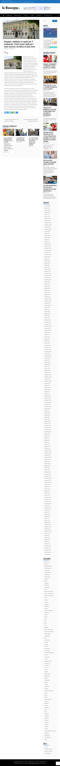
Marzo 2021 (47, 343)
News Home (47, 673)
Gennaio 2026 (48, 220)
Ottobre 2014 (47, 505)
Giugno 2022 (47, 311)
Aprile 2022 (47, 315)
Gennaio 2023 (48, 296)
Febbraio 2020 (48, 370)
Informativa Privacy (13, 2)
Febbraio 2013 (48, 545)
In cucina (46, 646)
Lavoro (46, 659)
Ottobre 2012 (47, 554)
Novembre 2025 (48, 225)
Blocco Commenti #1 (49, 591)
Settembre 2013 (48, 531)
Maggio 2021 (47, 339)
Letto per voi (47, 663)
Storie (46, 711)
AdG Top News (48, 572)
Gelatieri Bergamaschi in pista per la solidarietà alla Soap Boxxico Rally (50, 188)
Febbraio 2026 (48, 218)
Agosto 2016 (47, 459)
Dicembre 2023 (48, 273)
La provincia (47, 657)
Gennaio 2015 (48, 499)
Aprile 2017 (47, 442)
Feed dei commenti (48, 751)
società (46, 705)
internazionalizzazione (49, 652)
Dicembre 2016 (48, 450)
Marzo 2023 (47, 292)
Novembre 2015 (48, 478)
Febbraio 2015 (48, 497)
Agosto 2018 (47, 408)
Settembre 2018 (48, 406)
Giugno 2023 (47, 286)
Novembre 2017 (48, 427)
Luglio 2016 (47, 461)
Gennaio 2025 (48, 246)
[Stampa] (7, 53)
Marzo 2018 (47, 419)
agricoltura (47, 578)
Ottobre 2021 (47, 328)
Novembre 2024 (48, 250)
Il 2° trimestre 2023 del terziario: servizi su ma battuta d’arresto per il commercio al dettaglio (33, 141)
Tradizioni (47, 720)
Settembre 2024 (48, 254)
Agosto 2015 (47, 484)
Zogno (46, 739)
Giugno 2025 (47, 235)
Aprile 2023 (47, 290)
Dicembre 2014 (48, 501)
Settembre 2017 (48, 431)
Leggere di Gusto (48, 661)
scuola (46, 697)
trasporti (46, 722)
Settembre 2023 (48, 279)
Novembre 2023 (48, 275)
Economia (47, 612)
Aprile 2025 (47, 239)
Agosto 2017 (47, 434)
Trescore (46, 724)
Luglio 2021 (47, 334)
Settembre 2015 (48, 482)
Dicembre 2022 (48, 298)
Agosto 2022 (47, 307)
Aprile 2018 (47, 417)
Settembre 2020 (48, 355)
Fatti (45, 621)
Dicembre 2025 (48, 222)
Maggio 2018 (47, 415)
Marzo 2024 (47, 267)
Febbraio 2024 (48, 269)
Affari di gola (47, 576)
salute (46, 692)
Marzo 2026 (47, 216)
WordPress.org (48, 753)
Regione (46, 688)
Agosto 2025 (47, 231)
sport (46, 709)
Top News (47, 718)
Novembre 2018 (48, 402)
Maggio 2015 (47, 491)
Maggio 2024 (47, 263)
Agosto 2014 (47, 510)
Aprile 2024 (47, 265)
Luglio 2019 (47, 385)
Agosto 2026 (47, 205)
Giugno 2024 (47, 260)
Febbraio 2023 (48, 294)
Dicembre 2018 (48, 400)
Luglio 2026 (47, 208)
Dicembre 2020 (48, 349)
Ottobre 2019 (47, 379)
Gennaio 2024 (48, 271)
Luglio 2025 (47, 233)
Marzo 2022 (47, 317)
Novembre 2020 (48, 351)
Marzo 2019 (47, 393)
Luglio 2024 (47, 258)
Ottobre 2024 (47, 252)
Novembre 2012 (48, 552)
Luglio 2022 (47, 309)
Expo (46, 618)
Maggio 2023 (47, 288)
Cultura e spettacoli (49, 610)
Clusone (46, 599)
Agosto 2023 (47, 282)
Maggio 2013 (47, 539)
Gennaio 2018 (48, 423)
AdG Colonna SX (48, 568)
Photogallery (47, 680)
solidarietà (47, 707)
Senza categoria (48, 699)
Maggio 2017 (47, 440)
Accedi (46, 747)
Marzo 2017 (47, 444)
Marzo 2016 (47, 469)
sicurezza (47, 701)
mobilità (46, 671)
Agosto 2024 (47, 256)
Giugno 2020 (47, 362)
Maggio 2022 (47, 313)
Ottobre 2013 (47, 529)
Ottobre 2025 (47, 227)
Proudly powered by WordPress (21, 763)
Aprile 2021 (47, 341)
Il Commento (47, 640)
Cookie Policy (20, 2)
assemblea (47, 585)
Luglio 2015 (47, 486)
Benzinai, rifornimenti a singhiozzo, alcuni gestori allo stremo (49, 66)
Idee (45, 637)
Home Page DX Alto (49, 629)
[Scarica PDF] (5, 53)
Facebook (57, 0)
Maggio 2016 (47, 465)
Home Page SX (48, 633)
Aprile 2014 (47, 518)
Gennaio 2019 (48, 398)
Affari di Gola (47, 574)
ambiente (46, 583)
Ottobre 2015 (47, 480)
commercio (47, 606)
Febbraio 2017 (48, 446)
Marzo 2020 (47, 368)
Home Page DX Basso (49, 631)
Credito (46, 608)
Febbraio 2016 (48, 472)
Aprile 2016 (47, 467)
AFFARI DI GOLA (48, 15)
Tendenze (47, 714)
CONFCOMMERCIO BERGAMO (28, 2)
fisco (46, 625)
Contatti (7, 2)
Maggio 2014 (47, 516)
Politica (46, 682)
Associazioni (47, 587)
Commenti (47, 604)
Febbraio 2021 (48, 345)
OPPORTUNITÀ (17, 15)
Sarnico (46, 695)
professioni (47, 686)
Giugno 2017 (47, 438)
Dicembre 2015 (48, 476)
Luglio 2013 (47, 535)
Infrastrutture (47, 648)
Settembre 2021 (48, 330)
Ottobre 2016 (47, 455)
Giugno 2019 (47, 387)
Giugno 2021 (47, 336)
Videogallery (47, 735)
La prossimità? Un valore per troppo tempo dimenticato (20, 139)
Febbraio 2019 (48, 396)
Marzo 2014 (47, 520)
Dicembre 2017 (48, 425)
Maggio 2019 (47, 389)
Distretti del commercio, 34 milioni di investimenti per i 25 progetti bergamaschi (49, 111)
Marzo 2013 (47, 543)
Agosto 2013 (47, 533)
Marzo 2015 (47, 495)
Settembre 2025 (48, 229)
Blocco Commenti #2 (49, 593)
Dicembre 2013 (48, 526)
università (47, 733)
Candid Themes (42, 763)
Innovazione (47, 650)
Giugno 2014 (47, 514)
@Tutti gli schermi (48, 566)
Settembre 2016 (48, 457)
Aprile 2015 (47, 493)
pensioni (46, 678)
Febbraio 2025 (48, 244)
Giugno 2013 (47, 537)
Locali (46, 667)
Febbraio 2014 (48, 522)
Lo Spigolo (47, 665)
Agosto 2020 (47, 358)
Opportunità (47, 676)
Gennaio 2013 (48, 548)
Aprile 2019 (47, 391)
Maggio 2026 (47, 212)
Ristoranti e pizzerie (49, 690)
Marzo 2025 (47, 241)
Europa (46, 614)
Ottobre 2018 (47, 404)
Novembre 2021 (48, 326)
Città (46, 597)
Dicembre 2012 (48, 550)
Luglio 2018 (47, 410)
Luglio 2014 (47, 512)
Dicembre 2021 (48, 324)
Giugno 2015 (47, 488)
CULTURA (26, 15)
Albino (46, 580)
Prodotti (46, 684)
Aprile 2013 (47, 541)
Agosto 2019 (47, 383)
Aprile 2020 (47, 366)
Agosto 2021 (47, 332)
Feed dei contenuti (48, 749)
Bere (46, 589)
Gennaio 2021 (48, 347)
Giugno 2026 (47, 210)
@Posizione (47, 561)
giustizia (46, 627)
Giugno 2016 (47, 463)
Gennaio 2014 (48, 524)
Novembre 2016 (48, 453)
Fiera (46, 623)
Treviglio (46, 726)
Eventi (46, 616)
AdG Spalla (47, 570)
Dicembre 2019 (48, 374)
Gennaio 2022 (48, 322)
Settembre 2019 (48, 381)
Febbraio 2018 (48, 421)
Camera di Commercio (49, 595)
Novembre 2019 (48, 377)
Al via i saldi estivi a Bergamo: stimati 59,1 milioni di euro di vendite (8, 144)
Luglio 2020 (47, 360)
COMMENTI (39, 15)
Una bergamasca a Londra (50, 730)
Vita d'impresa (48, 737)
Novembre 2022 (48, 301)
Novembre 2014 (48, 503)
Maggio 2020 (47, 364)
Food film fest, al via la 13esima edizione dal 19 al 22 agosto (50, 87)
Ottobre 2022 (47, 303)
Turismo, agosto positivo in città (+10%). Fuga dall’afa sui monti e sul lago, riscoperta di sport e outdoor (49, 137)
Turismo (46, 728)
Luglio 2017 (47, 436)
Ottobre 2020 (47, 353)
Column (46, 602)
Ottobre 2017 (47, 429)
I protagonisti (47, 635)
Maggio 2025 (47, 237)
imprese (46, 644)
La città (46, 654)
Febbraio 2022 (48, 320)
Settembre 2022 (48, 305)
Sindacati (46, 703)
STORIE (32, 15)
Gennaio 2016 (48, 474)
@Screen (46, 564)
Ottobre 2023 (47, 277)
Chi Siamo (3, 2)
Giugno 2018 (47, 412)
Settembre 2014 (48, 507)
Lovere (46, 669)
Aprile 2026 (47, 214)
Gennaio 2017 (48, 448)
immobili (46, 642)
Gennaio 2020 (48, 372)
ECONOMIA (8, 15)
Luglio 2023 (47, 284)
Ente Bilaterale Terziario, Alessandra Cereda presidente (49, 162)
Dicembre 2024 (48, 248)
